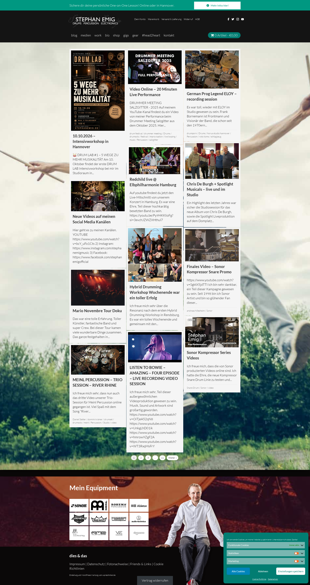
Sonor (209, 310)
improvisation (156, 136)
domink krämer (95, 419)
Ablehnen (263, 571)
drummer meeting (153, 133)
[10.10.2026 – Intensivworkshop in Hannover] (97, 114)
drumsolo (134, 136)
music (132, 139)
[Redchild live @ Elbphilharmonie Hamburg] (154, 185)
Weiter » (172, 457)
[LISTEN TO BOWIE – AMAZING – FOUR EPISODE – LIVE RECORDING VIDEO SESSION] (154, 391)
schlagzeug (216, 136)
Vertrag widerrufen (155, 580)
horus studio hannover (218, 133)
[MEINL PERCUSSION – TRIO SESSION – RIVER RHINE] (97, 385)
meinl (86, 422)
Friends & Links (140, 564)
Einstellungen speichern (290, 571)
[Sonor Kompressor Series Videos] (212, 354)
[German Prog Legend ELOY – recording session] (212, 95)
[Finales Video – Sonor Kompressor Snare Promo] (212, 271)
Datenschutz (273, 579)
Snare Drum (193, 387)
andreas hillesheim (196, 310)
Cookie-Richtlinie (259, 579)
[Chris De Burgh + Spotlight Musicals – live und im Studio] (212, 184)
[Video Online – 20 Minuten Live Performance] (154, 96)
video (211, 387)
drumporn (192, 133)
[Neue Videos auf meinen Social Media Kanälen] (97, 223)
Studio (106, 422)
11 (162, 457)
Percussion (142, 139)
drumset (108, 419)
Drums (166, 133)
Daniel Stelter (79, 419)
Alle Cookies (238, 571)
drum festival (136, 133)
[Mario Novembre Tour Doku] (97, 305)
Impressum (77, 564)
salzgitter (153, 139)
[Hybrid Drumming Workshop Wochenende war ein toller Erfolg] (154, 278)
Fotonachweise (117, 564)
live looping (170, 136)
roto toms (204, 136)
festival (144, 136)
